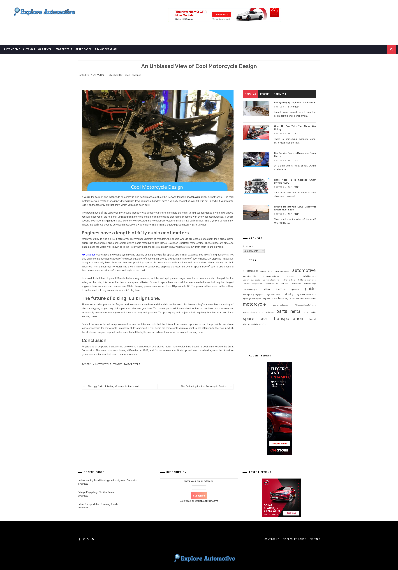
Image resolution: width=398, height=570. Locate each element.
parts (281, 311)
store (263, 319)
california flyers (289, 280)
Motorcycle (64, 49)
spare (248, 318)
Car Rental (45, 49)
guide (310, 288)
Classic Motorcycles (251, 290)
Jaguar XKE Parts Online (306, 295)
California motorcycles (307, 280)
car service (296, 284)
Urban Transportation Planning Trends (98, 504)
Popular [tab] (250, 94)
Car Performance (271, 284)
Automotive (12, 49)
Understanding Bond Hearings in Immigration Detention (107, 480)
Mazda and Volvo (296, 299)
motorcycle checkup (280, 305)
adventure (250, 271)
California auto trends (251, 280)
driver (267, 289)
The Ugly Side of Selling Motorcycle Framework (114, 386)
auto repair (291, 276)
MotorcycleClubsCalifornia (305, 305)
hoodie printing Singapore (253, 295)
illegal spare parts (273, 295)
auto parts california (271, 276)
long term (266, 299)
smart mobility (310, 312)
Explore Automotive (206, 500)
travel (312, 319)
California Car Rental (271, 280)
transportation (288, 318)
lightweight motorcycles (252, 299)
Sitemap (315, 539)
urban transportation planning (254, 324)
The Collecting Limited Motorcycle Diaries (204, 386)
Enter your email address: (199, 491)
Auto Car (29, 49)
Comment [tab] (280, 94)
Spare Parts (84, 49)
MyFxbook (270, 312)
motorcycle (132, 364)
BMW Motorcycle (309, 276)
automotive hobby (249, 276)
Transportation (106, 49)
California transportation (252, 284)
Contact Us (271, 539)
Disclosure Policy (294, 539)
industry (288, 294)
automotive (304, 270)
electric (281, 289)
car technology (310, 284)
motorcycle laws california (253, 312)
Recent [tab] (265, 94)
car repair (285, 284)
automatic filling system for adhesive (274, 271)
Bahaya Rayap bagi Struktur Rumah (294, 102)
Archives (248, 246)
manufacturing (280, 298)
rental (296, 311)
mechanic (310, 298)
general (295, 289)
